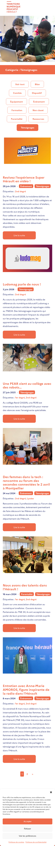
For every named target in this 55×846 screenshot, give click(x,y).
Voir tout (20, 84)
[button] (51, 792)
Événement (39, 101)
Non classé (38, 110)
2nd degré (20, 191)
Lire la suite (19, 235)
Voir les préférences (27, 836)
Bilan (37, 84)
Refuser (27, 829)
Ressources (38, 118)
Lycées (30, 498)
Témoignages (27, 127)
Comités (17, 92)
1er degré (20, 397)
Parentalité (16, 118)
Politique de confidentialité (35, 842)
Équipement (16, 101)
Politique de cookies (16, 842)
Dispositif (37, 92)
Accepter (28, 821)
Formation (16, 110)
